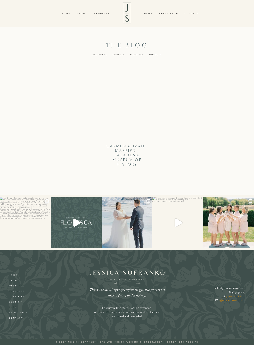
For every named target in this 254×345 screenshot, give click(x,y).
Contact (192, 13)
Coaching (17, 296)
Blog (148, 13)
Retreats (17, 291)
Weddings (102, 13)
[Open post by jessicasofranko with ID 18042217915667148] (177, 222)
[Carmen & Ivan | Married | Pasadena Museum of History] (127, 107)
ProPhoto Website (183, 342)
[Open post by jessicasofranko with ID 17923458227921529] (76, 222)
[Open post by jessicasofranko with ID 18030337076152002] (25, 222)
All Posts (99, 55)
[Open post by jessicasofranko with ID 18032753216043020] (127, 222)
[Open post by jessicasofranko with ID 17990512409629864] (228, 222)
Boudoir (155, 55)
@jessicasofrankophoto (232, 300)
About (82, 13)
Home (66, 13)
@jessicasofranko (235, 296)
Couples (119, 55)
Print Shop (168, 13)
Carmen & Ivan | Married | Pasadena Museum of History (127, 155)
